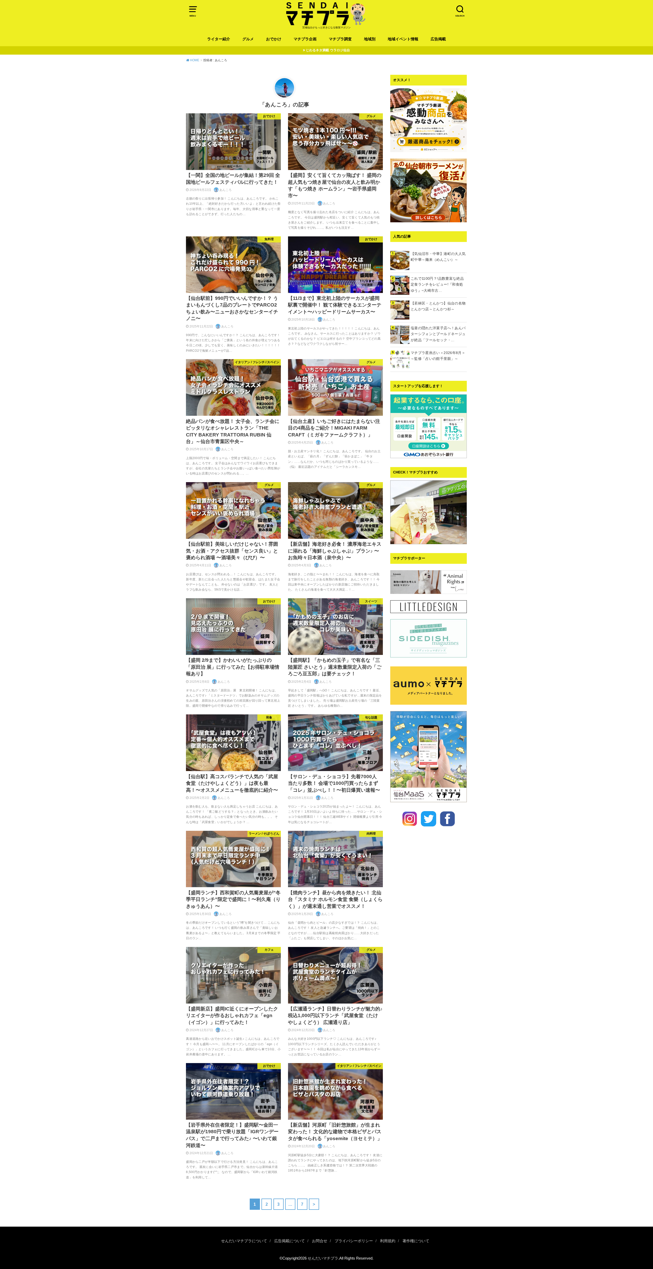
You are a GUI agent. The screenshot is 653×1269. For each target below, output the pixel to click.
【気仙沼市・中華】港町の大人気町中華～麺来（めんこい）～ (438, 257)
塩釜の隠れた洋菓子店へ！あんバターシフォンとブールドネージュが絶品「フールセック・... (438, 334)
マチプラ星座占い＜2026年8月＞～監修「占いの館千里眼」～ (438, 356)
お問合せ (319, 1241)
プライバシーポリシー (354, 1241)
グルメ (248, 39)
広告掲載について (289, 1241)
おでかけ (273, 39)
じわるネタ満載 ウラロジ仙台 (328, 50)
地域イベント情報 (403, 39)
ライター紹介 (218, 39)
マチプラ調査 (340, 39)
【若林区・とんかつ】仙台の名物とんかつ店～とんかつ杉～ (438, 306)
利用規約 (387, 1241)
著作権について (416, 1241)
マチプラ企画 (305, 39)
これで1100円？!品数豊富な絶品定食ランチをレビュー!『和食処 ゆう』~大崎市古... (439, 284)
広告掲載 (438, 39)
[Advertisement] (428, 1020)
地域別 (369, 39)
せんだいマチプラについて (244, 1241)
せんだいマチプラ (323, 1258)
